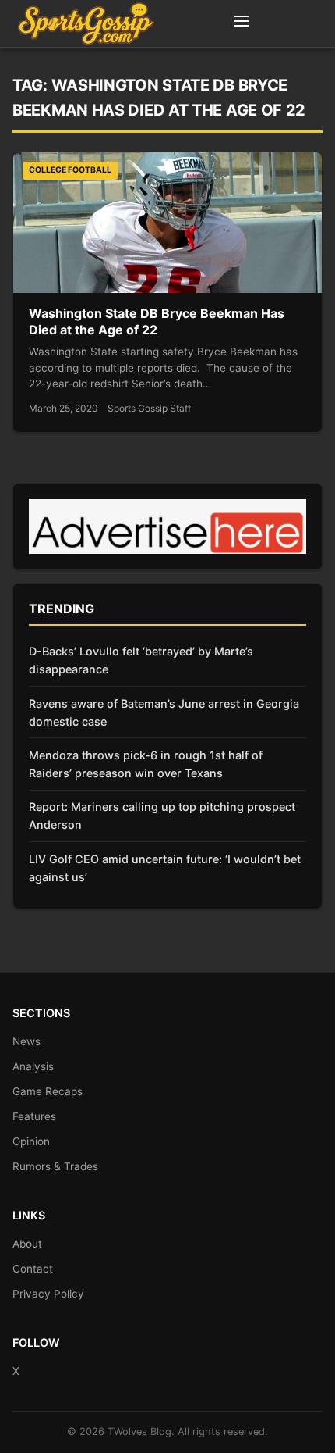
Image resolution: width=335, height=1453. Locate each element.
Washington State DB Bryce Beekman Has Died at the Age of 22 (156, 321)
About (27, 1243)
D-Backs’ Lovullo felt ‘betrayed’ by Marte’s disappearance (141, 660)
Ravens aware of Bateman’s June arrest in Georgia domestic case (164, 712)
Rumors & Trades (55, 1166)
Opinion (31, 1141)
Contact (32, 1268)
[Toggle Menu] (241, 23)
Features (34, 1116)
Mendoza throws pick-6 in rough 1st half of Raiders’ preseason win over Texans (146, 764)
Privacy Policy (48, 1293)
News (26, 1041)
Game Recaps (47, 1091)
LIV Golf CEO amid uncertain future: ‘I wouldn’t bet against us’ (165, 868)
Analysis (33, 1066)
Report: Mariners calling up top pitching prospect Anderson (162, 815)
